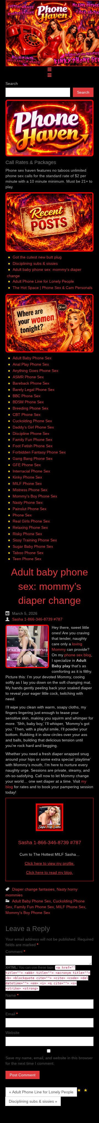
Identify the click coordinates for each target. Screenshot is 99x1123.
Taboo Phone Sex (28, 553)
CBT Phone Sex (26, 414)
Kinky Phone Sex (27, 477)
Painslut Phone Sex (29, 509)
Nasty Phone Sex (28, 502)
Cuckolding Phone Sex (32, 421)
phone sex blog (77, 655)
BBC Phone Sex (26, 396)
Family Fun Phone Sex (32, 440)
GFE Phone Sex (27, 465)
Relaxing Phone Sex (30, 527)
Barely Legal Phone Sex (33, 389)
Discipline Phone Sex (31, 433)
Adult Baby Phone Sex (32, 358)
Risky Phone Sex (27, 534)
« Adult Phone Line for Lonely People (41, 1092)
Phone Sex (22, 515)
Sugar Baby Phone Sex (33, 546)
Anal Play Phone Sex (31, 364)
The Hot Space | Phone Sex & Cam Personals (52, 287)
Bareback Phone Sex (31, 383)
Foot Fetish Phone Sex (33, 446)
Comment (15, 951)
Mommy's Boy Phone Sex (35, 496)
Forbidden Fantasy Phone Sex (39, 452)
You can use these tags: (48, 978)
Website (13, 1032)
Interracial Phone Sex (31, 471)
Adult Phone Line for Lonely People (43, 281)
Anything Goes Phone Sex (35, 370)
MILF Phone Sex (27, 483)
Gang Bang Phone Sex (33, 458)
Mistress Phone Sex (30, 490)
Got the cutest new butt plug (37, 257)
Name (12, 995)
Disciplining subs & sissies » (33, 1101)
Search (12, 83)
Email (12, 1014)
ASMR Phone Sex (28, 377)
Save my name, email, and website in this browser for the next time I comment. (49, 1061)
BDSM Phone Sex (28, 402)
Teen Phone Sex (27, 559)
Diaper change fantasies (33, 889)
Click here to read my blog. (49, 872)
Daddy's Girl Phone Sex (33, 427)
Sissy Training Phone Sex (35, 540)
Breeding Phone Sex (30, 408)
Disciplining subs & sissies (35, 263)
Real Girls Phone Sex (31, 521)
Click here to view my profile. (50, 863)
